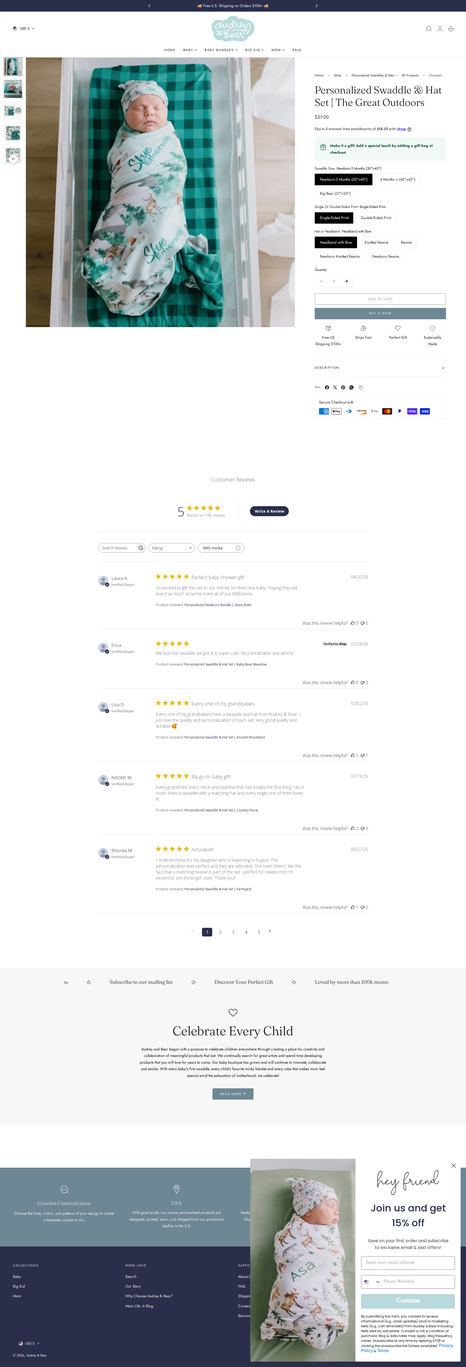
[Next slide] (317, 6)
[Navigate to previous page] (194, 931)
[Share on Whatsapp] (351, 387)
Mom (17, 1296)
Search (130, 1276)
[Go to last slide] (149, 6)
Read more (231, 1094)
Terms (383, 1350)
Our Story (133, 1286)
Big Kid (19, 1286)
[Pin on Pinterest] (343, 387)
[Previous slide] (13, 64)
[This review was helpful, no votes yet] (353, 623)
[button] (429, 29)
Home (319, 75)
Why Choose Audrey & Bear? (149, 1296)
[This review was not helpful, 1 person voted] (362, 755)
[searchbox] (117, 547)
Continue (408, 1301)
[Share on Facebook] (327, 387)
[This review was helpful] (353, 828)
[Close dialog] (453, 1165)
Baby (17, 1276)
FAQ (241, 1286)
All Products (410, 75)
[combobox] (172, 548)
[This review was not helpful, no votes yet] (362, 623)
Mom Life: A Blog (139, 1306)
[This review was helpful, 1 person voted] (353, 755)
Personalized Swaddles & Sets (373, 75)
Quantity (321, 269)
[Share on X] (335, 387)
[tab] (13, 89)
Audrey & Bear (36, 1355)
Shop (337, 75)
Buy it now (380, 313)
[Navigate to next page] (272, 931)
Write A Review (269, 511)
